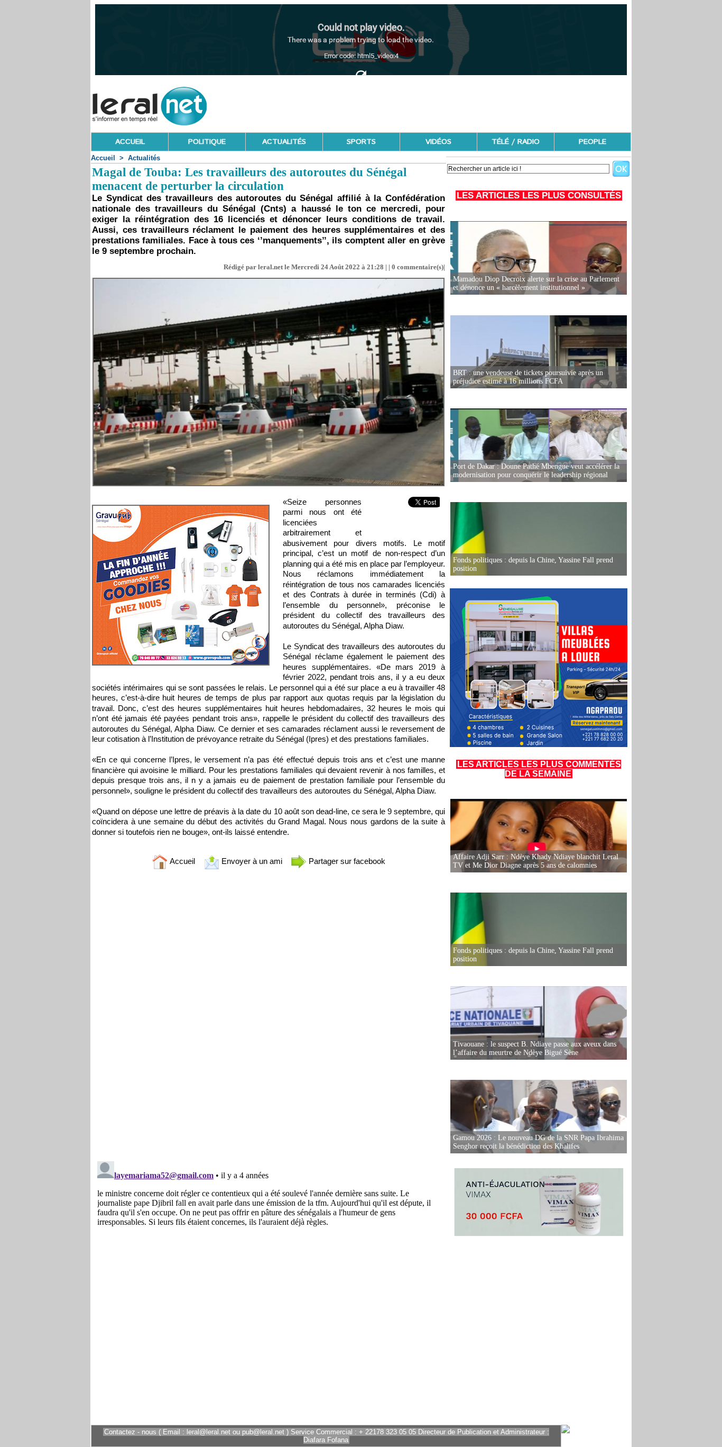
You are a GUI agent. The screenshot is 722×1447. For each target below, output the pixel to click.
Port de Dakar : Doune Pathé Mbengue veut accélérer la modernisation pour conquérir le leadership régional (536, 470)
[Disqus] (268, 1017)
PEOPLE (592, 141)
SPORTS (361, 141)
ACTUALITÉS (284, 141)
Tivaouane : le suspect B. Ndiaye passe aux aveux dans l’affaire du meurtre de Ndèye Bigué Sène (534, 1048)
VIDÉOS (438, 141)
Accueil (103, 158)
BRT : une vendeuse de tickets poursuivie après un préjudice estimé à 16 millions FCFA (528, 377)
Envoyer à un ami (250, 861)
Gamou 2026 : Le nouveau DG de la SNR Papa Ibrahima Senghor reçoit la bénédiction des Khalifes (538, 1142)
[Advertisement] (438, 103)
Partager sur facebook (346, 861)
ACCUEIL (130, 141)
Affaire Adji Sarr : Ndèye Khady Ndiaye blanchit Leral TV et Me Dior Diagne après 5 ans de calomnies (535, 861)
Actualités (144, 158)
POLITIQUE (207, 141)
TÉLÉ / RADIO (516, 141)
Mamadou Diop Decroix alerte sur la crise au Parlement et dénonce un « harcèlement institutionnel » (536, 283)
